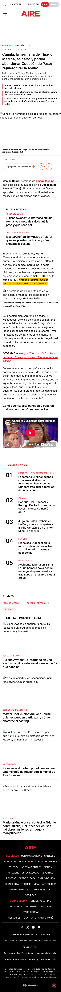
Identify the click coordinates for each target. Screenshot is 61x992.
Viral (37, 884)
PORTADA (6, 45)
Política (14, 867)
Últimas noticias (31, 856)
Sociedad (30, 895)
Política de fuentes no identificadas (21, 940)
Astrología (49, 884)
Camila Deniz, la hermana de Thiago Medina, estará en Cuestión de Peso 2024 (30, 93)
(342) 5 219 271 (37, 974)
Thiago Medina (11, 603)
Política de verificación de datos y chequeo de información (30, 953)
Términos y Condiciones (39, 959)
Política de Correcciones (22, 934)
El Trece (8, 609)
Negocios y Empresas (32, 889)
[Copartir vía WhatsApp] (41, 166)
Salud (39, 861)
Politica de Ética (43, 934)
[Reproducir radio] (4, 4)
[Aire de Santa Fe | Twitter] (27, 927)
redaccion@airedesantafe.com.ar (44, 977)
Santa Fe (49, 856)
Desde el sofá (27, 878)
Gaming (12, 889)
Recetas (11, 878)
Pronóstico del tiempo (24, 906)
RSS (54, 959)
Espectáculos (22, 45)
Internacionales (31, 867)
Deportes (47, 872)
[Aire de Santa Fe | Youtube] (39, 927)
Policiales (10, 861)
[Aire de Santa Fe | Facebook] (22, 927)
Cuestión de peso (36, 603)
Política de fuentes (47, 940)
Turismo (26, 884)
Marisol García (11, 159)
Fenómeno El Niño (40, 901)
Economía (51, 861)
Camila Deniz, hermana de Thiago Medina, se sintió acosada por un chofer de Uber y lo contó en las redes (30, 101)
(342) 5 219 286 (20, 977)
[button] (10, 13)
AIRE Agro (13, 872)
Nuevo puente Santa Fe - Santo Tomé (30, 917)
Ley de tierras (30, 912)
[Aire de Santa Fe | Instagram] (33, 927)
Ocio (50, 889)
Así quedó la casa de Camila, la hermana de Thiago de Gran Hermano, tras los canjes (30, 357)
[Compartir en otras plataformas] (49, 166)
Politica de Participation (15, 959)
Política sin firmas (30, 947)
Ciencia (48, 867)
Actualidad (26, 861)
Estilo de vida (46, 878)
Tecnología (12, 884)
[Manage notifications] (54, 985)
